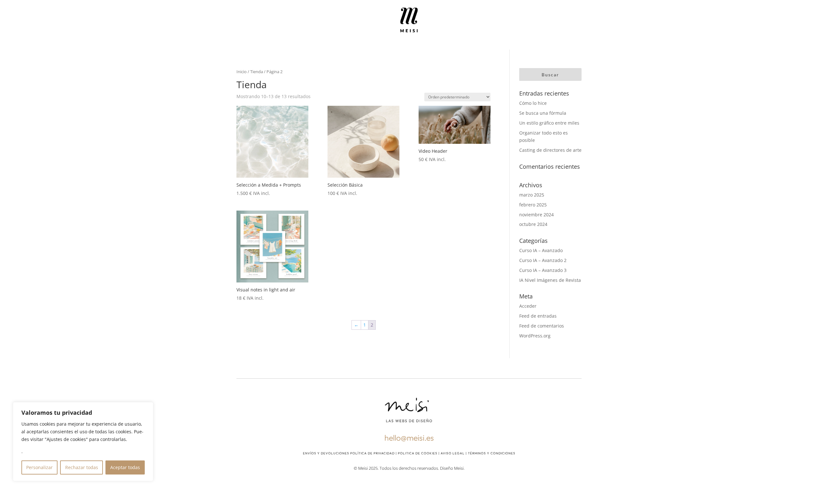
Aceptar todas (125, 467)
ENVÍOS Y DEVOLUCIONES (326, 453)
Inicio (241, 71)
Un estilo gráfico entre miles (549, 123)
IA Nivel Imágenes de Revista (550, 280)
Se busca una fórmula (542, 113)
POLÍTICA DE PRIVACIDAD (372, 453)
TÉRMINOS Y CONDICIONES (491, 453)
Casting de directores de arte (550, 150)
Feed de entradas (538, 316)
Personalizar (39, 467)
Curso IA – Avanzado (541, 250)
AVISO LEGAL (453, 453)
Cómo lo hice (533, 103)
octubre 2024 (533, 224)
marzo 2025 (531, 195)
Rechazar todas (81, 467)
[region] (83, 441)
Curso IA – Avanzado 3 (543, 270)
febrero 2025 (533, 205)
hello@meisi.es (409, 438)
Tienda (256, 71)
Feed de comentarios (541, 326)
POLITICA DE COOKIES (417, 453)
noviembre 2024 (536, 215)
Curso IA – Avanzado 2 (543, 260)
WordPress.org (535, 336)
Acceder (527, 306)
